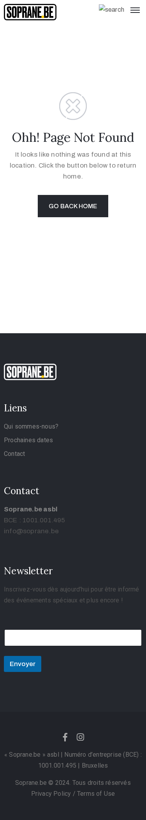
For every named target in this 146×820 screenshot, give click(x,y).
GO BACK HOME (73, 206)
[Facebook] (65, 737)
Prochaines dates (28, 440)
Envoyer (22, 664)
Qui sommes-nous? (31, 426)
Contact (14, 453)
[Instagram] (81, 737)
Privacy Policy (52, 793)
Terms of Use (96, 793)
